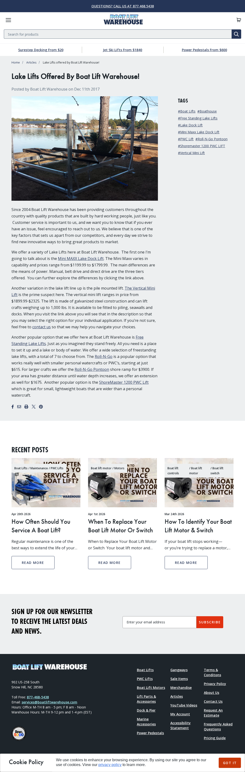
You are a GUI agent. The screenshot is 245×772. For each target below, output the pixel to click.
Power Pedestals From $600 (204, 50)
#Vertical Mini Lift (191, 153)
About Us (211, 692)
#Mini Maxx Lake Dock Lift (198, 132)
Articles (31, 62)
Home (15, 62)
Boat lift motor (101, 468)
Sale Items (179, 678)
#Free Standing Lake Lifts (197, 118)
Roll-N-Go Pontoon (92, 369)
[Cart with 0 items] (238, 19)
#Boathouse (207, 111)
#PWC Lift (186, 139)
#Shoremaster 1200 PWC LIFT (201, 146)
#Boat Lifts (186, 111)
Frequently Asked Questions (218, 726)
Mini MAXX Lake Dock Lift (81, 258)
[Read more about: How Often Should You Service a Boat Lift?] (45, 482)
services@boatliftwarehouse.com (49, 702)
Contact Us (213, 701)
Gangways (179, 670)
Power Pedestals (150, 733)
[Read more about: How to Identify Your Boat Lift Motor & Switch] (199, 482)
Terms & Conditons (212, 672)
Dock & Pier (146, 710)
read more (33, 562)
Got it (230, 763)
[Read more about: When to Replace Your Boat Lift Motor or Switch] (122, 482)
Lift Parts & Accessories (146, 699)
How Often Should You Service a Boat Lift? (40, 525)
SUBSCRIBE (210, 622)
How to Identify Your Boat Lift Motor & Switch (198, 525)
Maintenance (39, 468)
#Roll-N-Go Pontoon (211, 139)
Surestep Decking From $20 (40, 50)
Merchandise (181, 687)
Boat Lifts (21, 468)
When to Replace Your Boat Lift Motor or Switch (120, 525)
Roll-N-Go (103, 356)
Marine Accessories (146, 721)
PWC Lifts (57, 468)
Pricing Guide (215, 738)
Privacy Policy (215, 683)
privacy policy (110, 765)
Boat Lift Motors (151, 687)
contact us (41, 326)
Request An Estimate (213, 713)
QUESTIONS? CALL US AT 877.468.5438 (122, 6)
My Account (180, 714)
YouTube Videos (183, 705)
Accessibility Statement (180, 725)
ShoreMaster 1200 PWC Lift (124, 382)
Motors (119, 468)
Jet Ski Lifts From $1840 (122, 50)
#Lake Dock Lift (190, 125)
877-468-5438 (38, 697)
